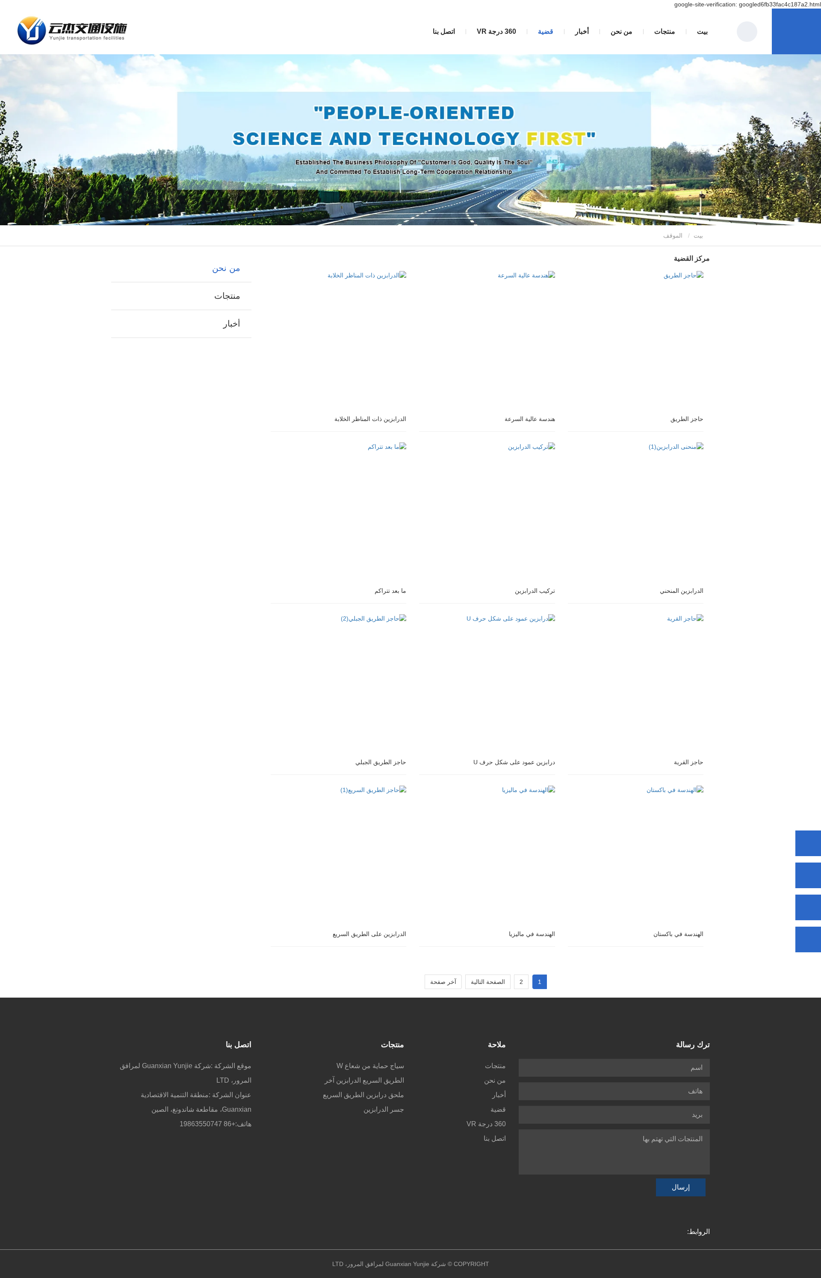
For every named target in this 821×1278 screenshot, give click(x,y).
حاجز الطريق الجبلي (380, 762)
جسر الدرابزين (383, 1109)
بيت (702, 31)
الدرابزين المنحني (681, 590)
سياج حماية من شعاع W (370, 1065)
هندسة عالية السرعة (530, 418)
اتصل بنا (444, 31)
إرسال (681, 1187)
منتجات (227, 295)
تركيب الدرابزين (535, 590)
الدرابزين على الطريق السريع (369, 934)
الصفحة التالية (488, 981)
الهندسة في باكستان (678, 934)
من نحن (226, 268)
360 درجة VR (496, 31)
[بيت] (73, 31)
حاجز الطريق (686, 418)
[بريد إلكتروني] (808, 907)
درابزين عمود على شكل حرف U (514, 762)
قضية (545, 31)
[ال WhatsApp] (808, 843)
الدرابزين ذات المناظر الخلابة (370, 418)
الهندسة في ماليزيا (532, 934)
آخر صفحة (443, 981)
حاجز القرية (688, 762)
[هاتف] (808, 875)
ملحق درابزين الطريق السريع (363, 1094)
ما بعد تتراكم (390, 590)
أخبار (231, 323)
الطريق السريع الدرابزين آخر (364, 1080)
